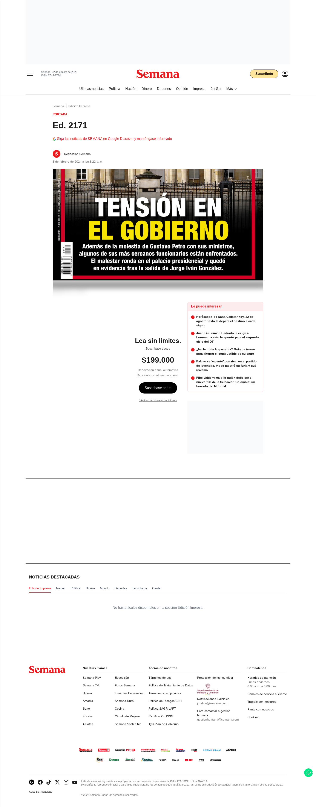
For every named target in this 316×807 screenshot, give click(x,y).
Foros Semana (125, 685)
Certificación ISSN (161, 716)
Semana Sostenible (128, 724)
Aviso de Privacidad (45, 791)
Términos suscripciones (165, 693)
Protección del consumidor (215, 677)
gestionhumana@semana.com (218, 719)
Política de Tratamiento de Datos (171, 685)
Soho (86, 708)
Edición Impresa (79, 106)
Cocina (119, 708)
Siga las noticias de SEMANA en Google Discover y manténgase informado (114, 139)
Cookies (252, 717)
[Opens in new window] (40, 782)
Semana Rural (124, 701)
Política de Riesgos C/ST (165, 701)
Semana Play (92, 677)
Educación (122, 677)
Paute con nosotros (260, 709)
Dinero (87, 693)
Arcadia (88, 701)
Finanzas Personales (129, 693)
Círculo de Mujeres (128, 716)
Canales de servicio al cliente (267, 694)
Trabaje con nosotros (261, 701)
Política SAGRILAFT (162, 708)
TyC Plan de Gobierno (164, 724)
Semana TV (91, 685)
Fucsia (87, 716)
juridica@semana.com (212, 703)
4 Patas (88, 724)
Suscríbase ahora (158, 388)
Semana (58, 106)
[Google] (31, 782)
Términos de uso (160, 677)
